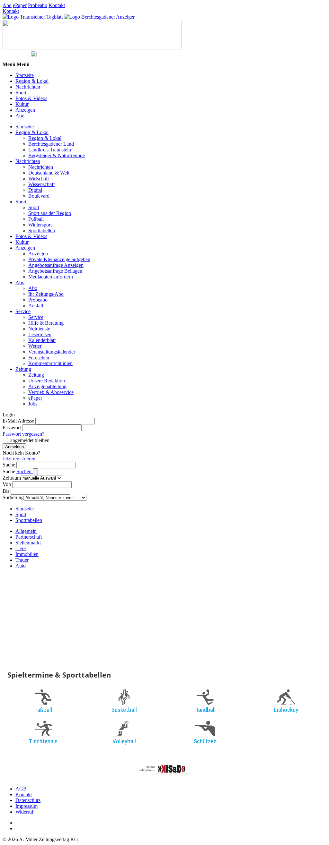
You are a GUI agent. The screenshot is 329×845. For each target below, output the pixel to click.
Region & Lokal (32, 81)
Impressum (26, 806)
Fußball (36, 219)
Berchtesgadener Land (51, 144)
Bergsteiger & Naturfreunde (56, 155)
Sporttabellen (41, 230)
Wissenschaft (41, 184)
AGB (21, 788)
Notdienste (39, 328)
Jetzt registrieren (19, 458)
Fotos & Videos (31, 98)
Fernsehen (38, 357)
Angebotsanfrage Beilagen (55, 271)
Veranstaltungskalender (51, 351)
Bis (6, 491)
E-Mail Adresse (18, 420)
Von (7, 484)
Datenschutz (27, 800)
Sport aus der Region (49, 213)
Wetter (34, 346)
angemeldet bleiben (29, 440)
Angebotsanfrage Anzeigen (56, 265)
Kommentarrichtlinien (50, 363)
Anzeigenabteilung (47, 386)
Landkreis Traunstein (49, 149)
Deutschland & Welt (48, 172)
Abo (7, 5)
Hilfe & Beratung (46, 323)
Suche (9, 464)
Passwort (12, 427)
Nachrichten (27, 87)
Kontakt (57, 5)
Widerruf (24, 812)
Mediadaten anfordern (50, 276)
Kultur (22, 104)
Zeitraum (12, 478)
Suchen (24, 471)
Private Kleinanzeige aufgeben (59, 259)
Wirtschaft (38, 178)
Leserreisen (39, 334)
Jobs (32, 403)
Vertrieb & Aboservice (51, 392)
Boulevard (38, 196)
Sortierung (13, 497)
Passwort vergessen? (23, 434)
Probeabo (37, 5)
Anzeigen (25, 110)
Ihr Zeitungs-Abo (46, 294)
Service (23, 311)
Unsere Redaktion (46, 380)
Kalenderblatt (42, 340)
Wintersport (40, 224)
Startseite (24, 75)
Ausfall (35, 305)
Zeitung (23, 369)
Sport (20, 92)
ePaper (20, 5)
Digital (35, 190)
